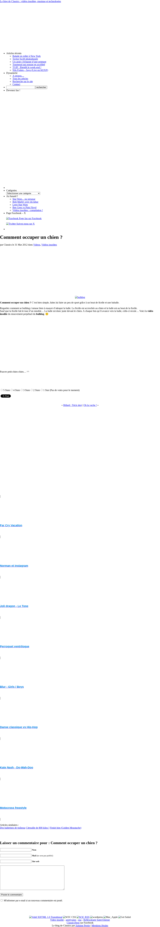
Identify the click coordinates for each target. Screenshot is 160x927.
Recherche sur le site (22, 81)
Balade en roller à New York (26, 56)
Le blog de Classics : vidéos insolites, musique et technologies (30, 1)
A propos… (18, 75)
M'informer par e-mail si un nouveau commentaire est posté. (33, 900)
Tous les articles (20, 78)
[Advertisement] (80, 25)
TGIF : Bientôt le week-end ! (26, 67)
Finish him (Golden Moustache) (65, 827)
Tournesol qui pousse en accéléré (28, 64)
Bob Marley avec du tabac (25, 202)
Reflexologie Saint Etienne (96, 920)
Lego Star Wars (20, 204)
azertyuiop (71, 920)
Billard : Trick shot (72, 405)
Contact (16, 84)
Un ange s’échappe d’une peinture (29, 61)
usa (79, 920)
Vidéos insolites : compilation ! (27, 210)
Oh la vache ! (90, 405)
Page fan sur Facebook (30, 218)
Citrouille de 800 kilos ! (37, 827)
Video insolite (57, 920)
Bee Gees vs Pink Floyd (24, 207)
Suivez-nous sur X (25, 223)
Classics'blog (73, 922)
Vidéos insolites (49, 244)
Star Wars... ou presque (23, 199)
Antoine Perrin (82, 925)
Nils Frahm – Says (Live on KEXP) (30, 70)
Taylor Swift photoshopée (25, 59)
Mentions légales (100, 925)
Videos (36, 244)
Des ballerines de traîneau (12, 827)
